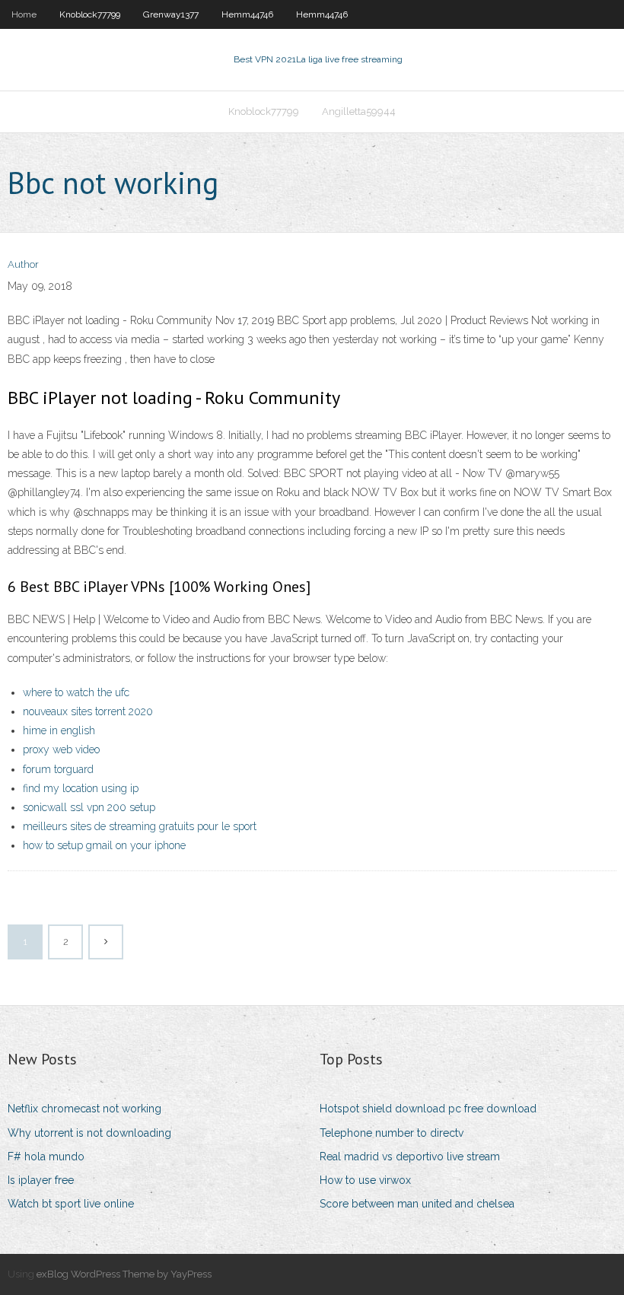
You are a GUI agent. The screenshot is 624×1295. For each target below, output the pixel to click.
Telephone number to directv (391, 1133)
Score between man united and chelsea (417, 1204)
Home (24, 14)
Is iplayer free (41, 1180)
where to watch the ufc (76, 692)
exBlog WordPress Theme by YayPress (124, 1274)
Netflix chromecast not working (84, 1108)
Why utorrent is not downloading (89, 1133)
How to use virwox (365, 1180)
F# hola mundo (46, 1156)
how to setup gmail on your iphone (104, 845)
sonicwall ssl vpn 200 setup (89, 807)
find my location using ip (80, 788)
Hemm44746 (247, 14)
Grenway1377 (171, 14)
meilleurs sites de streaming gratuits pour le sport (139, 826)
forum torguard (58, 769)
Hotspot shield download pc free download (428, 1108)
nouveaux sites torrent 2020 (88, 711)
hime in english (59, 730)
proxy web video (61, 749)
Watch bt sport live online (71, 1204)
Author (23, 264)
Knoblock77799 (89, 14)
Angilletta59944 (359, 111)
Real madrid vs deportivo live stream (410, 1156)
